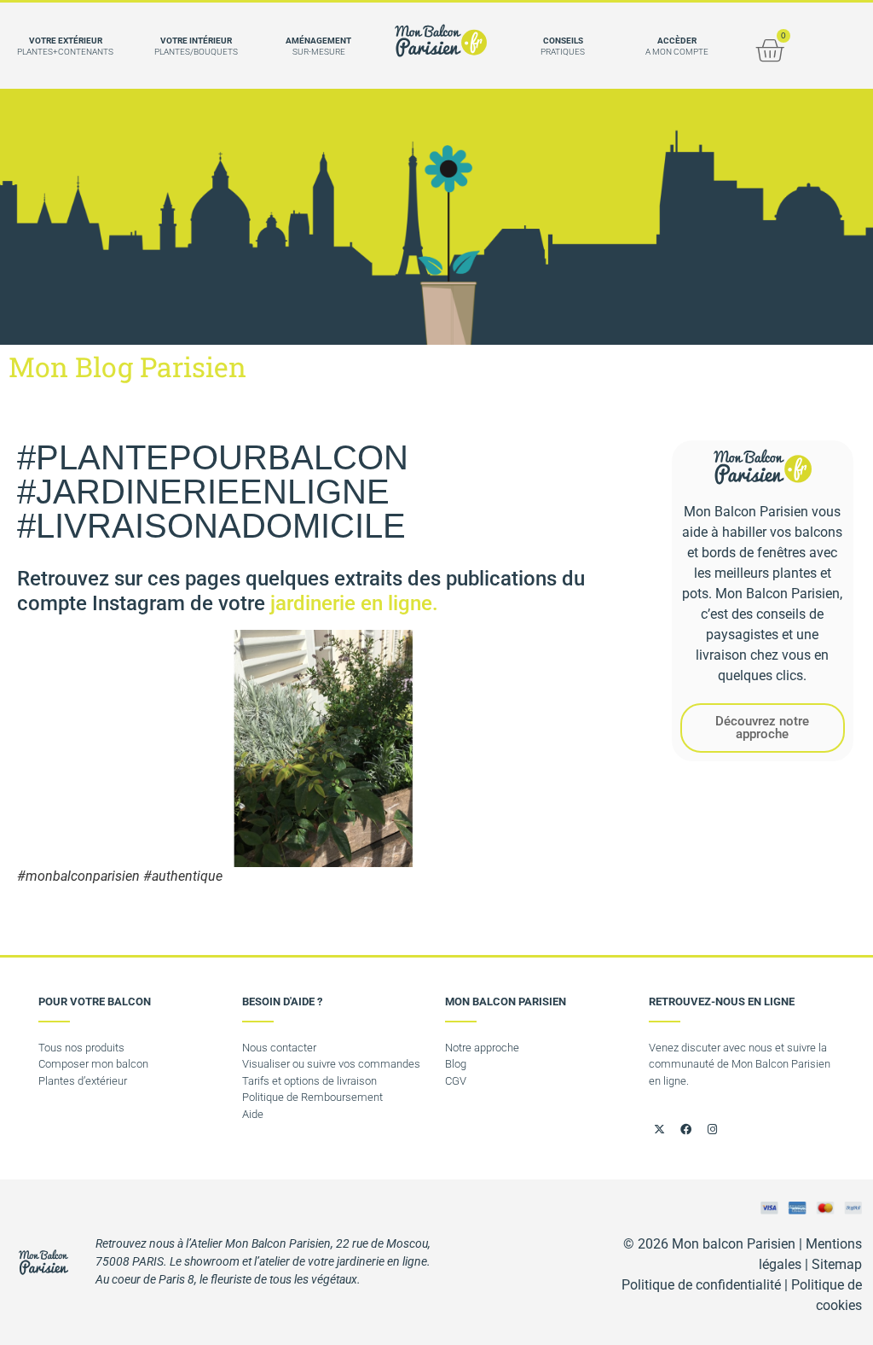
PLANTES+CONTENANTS (65, 51)
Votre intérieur (196, 40)
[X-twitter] (660, 1130)
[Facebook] (686, 1130)
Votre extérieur (65, 40)
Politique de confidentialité (701, 1285)
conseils (563, 40)
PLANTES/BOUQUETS (196, 51)
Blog (455, 1063)
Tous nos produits (81, 1047)
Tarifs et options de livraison (309, 1080)
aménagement (318, 40)
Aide (252, 1114)
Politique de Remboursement (312, 1097)
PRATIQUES (563, 51)
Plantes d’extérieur (82, 1080)
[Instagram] (713, 1130)
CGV (455, 1080)
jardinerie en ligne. (354, 603)
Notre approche (482, 1047)
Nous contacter (279, 1047)
